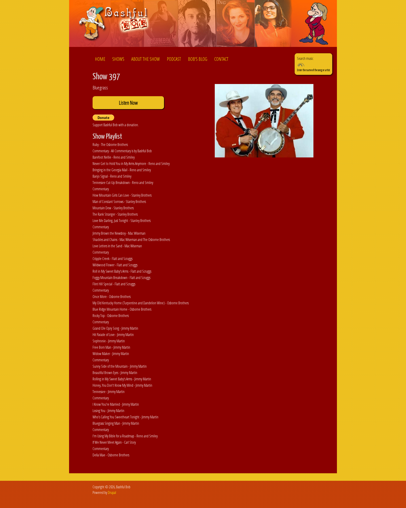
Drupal (112, 492)
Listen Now (128, 102)
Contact (221, 59)
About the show (145, 59)
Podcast (174, 59)
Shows (118, 59)
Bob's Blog (197, 59)
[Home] (114, 24)
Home (100, 59)
